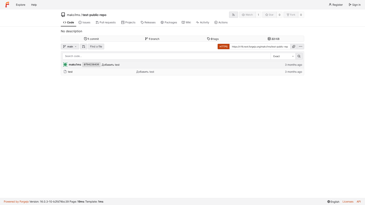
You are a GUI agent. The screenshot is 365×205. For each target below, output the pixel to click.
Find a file (96, 46)
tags (215, 38)
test (70, 71)
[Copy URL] (293, 46)
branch (154, 38)
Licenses (348, 201)
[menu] (300, 46)
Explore (20, 4)
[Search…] (299, 56)
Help (34, 4)
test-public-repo (94, 15)
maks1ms (73, 15)
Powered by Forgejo (16, 201)
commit (93, 38)
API (359, 201)
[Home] (7, 4)
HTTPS (224, 46)
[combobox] (283, 56)
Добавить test (111, 64)
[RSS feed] (233, 15)
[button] (83, 46)
